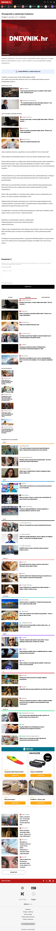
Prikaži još (13, 872)
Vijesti (5, 6)
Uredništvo (28, 909)
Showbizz (18, 6)
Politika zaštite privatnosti (28, 916)
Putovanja (34, 6)
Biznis (48, 6)
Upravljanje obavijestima (29, 923)
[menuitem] (51, 2)
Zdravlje (41, 6)
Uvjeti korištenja (28, 914)
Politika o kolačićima (28, 919)
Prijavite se (28, 286)
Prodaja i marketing (28, 911)
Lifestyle (26, 6)
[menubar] (51, 2)
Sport (11, 6)
